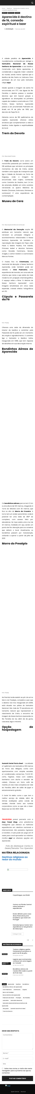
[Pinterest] (19, 884)
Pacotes (5, 954)
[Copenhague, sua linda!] (6, 897)
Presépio (18, 997)
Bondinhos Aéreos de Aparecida (12, 987)
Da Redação (9, 29)
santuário (6, 1000)
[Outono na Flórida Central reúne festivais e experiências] (6, 907)
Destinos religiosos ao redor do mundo (15, 858)
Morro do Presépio (8, 992)
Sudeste (17, 13)
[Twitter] (14, 884)
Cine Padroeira (7, 989)
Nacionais (11, 13)
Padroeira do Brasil (8, 997)
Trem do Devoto (7, 1011)
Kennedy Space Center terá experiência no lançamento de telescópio (22, 927)
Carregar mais (17, 934)
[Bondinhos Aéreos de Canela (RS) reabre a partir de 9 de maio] (6, 971)
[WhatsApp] (23, 884)
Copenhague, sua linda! (21, 895)
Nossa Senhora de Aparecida (11, 995)
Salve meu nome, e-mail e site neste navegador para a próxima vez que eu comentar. (17, 1070)
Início (3, 8)
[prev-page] (3, 978)
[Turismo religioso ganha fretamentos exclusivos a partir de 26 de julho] (6, 951)
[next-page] (6, 978)
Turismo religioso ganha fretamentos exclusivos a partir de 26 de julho (22, 951)
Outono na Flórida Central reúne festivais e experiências (22, 906)
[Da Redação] (3, 29)
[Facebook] (10, 884)
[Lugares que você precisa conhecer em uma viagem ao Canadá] (6, 961)
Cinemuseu (17, 989)
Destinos (9, 8)
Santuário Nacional (16, 1000)
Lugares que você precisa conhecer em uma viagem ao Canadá (22, 961)
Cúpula (24, 989)
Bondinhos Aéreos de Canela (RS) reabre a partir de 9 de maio (22, 971)
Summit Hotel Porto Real (18, 1008)
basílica (18, 984)
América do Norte (5, 963)
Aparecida (11, 984)
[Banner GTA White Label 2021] (17, 870)
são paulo (6, 1008)
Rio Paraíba (26, 997)
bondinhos (26, 984)
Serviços (5, 973)
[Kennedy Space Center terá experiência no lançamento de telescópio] (6, 927)
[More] (28, 884)
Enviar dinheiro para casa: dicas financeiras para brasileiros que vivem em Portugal (22, 917)
